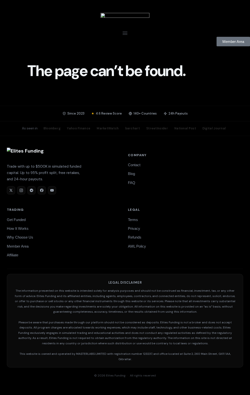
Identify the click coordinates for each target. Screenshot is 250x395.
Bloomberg (52, 128)
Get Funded (16, 220)
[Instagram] (21, 190)
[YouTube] (52, 190)
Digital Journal (214, 128)
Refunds (134, 237)
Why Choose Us (20, 237)
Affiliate (12, 255)
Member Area (18, 246)
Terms (133, 220)
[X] (11, 190)
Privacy (134, 228)
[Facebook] (42, 190)
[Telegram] (31, 190)
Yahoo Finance (78, 128)
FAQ (131, 183)
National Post (185, 128)
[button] (125, 33)
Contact (134, 165)
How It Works (18, 228)
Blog (131, 174)
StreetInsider (157, 128)
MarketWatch (108, 128)
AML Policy (137, 246)
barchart (132, 128)
